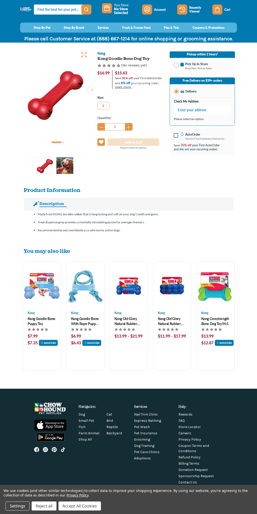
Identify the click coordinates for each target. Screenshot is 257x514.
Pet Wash (142, 427)
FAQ (181, 421)
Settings (17, 506)
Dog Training (144, 446)
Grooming (142, 439)
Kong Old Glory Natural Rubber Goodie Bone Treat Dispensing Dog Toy (128, 321)
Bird (109, 421)
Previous (19, 89)
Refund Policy (189, 457)
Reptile (112, 427)
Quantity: (104, 117)
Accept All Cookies (79, 506)
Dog (82, 414)
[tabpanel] (54, 93)
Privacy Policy (189, 439)
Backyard (114, 433)
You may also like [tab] (47, 250)
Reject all (44, 506)
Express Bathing (147, 421)
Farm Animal (89, 433)
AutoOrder (50, 343)
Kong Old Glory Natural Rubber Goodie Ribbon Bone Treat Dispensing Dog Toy (169, 321)
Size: (100, 97)
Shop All (85, 439)
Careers (184, 433)
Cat (109, 414)
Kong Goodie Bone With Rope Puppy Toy (85, 321)
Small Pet (86, 421)
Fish (82, 427)
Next (91, 89)
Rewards (185, 414)
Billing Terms (188, 463)
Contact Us (187, 482)
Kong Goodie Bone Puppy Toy (41, 321)
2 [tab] (63, 142)
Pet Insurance (145, 433)
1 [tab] (56, 142)
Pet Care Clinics (147, 452)
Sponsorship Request (196, 476)
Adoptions (142, 458)
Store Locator (189, 427)
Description (51, 203)
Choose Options (42, 286)
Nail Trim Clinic (146, 414)
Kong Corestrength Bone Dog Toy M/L (215, 321)
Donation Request (193, 470)
